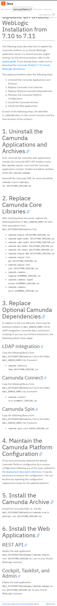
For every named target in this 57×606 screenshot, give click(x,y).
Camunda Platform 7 (22, 9)
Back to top (50, 604)
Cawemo (48, 9)
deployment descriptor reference (23, 471)
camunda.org (7, 604)
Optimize (37, 9)
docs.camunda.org (23, 604)
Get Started (6, 9)
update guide (9, 61)
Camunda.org (44, 14)
